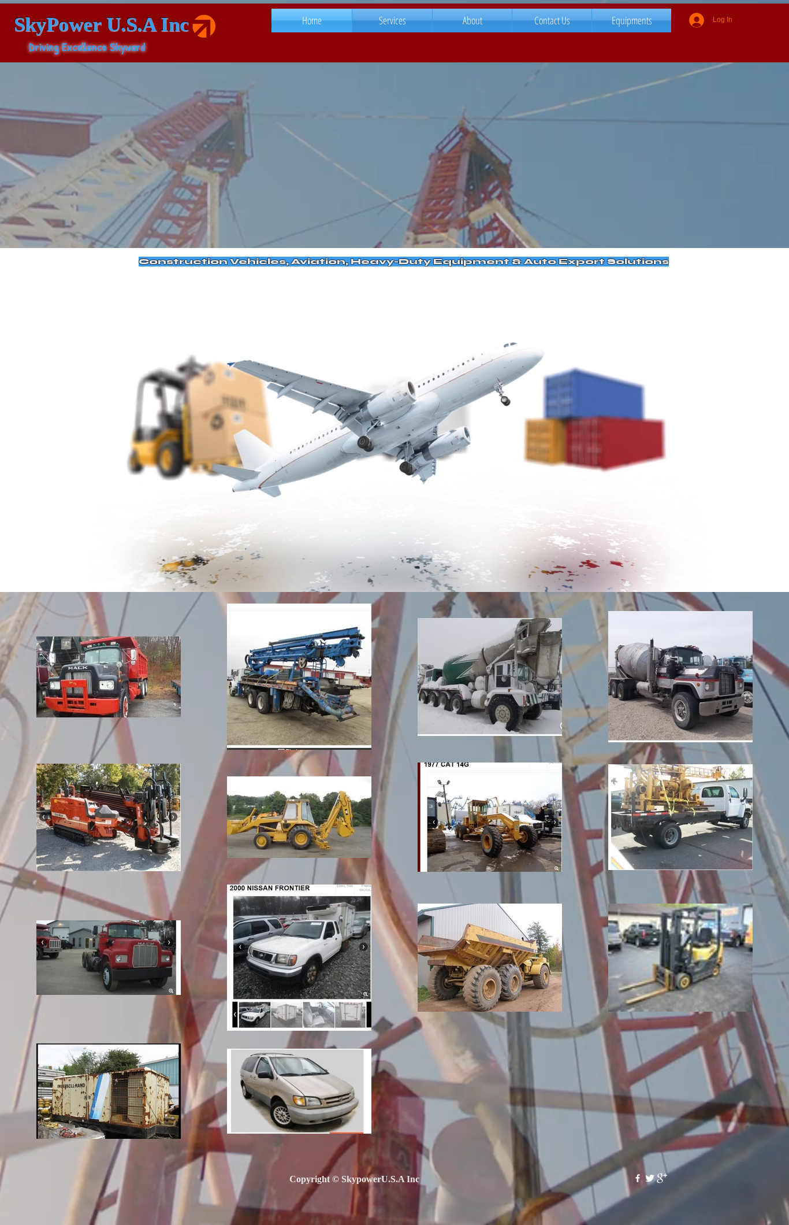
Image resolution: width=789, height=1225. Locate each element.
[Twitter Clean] (650, 1178)
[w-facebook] (637, 1178)
